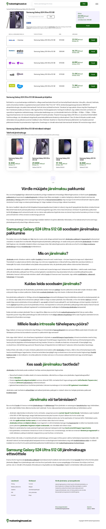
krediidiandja (26, 246)
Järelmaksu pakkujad (72, 239)
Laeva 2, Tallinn (91, 508)
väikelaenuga (49, 405)
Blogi (30, 495)
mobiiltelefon (82, 274)
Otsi (45, 312)
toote (25, 239)
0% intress (14, 212)
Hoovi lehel (60, 465)
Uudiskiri (13, 489)
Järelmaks (10, 259)
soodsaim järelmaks (47, 292)
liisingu (18, 200)
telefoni (88, 299)
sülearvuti (91, 274)
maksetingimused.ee (68, 312)
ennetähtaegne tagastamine (63, 337)
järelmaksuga (38, 405)
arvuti (46, 302)
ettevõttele (30, 390)
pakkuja (57, 290)
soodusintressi (26, 340)
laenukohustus (82, 405)
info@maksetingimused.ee (62, 508)
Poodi (87, 25)
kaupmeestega (44, 297)
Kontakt (13, 495)
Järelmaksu (10, 370)
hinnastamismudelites (54, 200)
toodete (39, 259)
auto (22, 277)
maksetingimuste (31, 197)
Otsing (13, 484)
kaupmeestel (73, 423)
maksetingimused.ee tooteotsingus (71, 443)
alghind (13, 305)
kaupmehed (86, 239)
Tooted (31, 484)
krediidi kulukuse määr (81, 440)
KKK (12, 492)
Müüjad (30, 486)
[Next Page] (53, 178)
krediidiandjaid (11, 393)
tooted (18, 195)
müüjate (28, 28)
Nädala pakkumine (16, 486)
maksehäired (27, 383)
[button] (97, 4)
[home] (16, 4)
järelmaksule (87, 241)
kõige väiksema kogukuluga (62, 314)
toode (17, 405)
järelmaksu (52, 26)
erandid (77, 460)
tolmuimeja (10, 277)
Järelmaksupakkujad (34, 489)
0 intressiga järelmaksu (69, 307)
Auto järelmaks (33, 492)
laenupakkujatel (59, 330)
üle (32, 239)
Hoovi (16, 462)
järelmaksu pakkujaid (32, 460)
